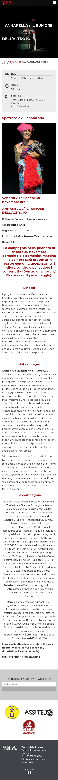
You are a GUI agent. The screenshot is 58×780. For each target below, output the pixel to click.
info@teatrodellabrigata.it (33, 759)
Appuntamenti (16, 62)
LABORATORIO (40, 264)
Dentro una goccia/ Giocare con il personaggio (31, 273)
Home (5, 62)
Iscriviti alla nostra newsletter (29, 679)
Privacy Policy (27, 762)
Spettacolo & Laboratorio (23, 118)
